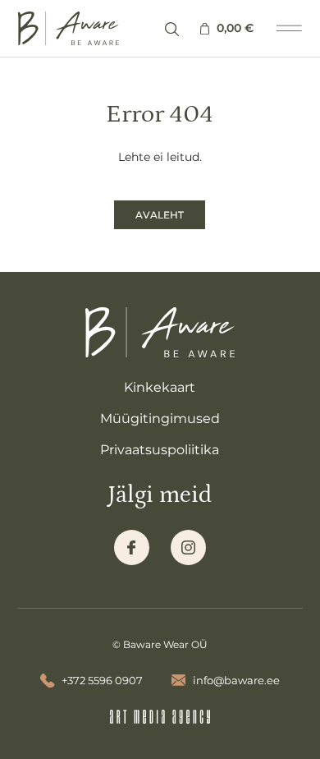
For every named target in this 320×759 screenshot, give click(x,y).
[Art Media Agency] (160, 717)
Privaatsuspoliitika (159, 450)
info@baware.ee (236, 680)
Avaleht (159, 215)
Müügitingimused (160, 418)
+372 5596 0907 (102, 680)
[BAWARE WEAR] (68, 29)
